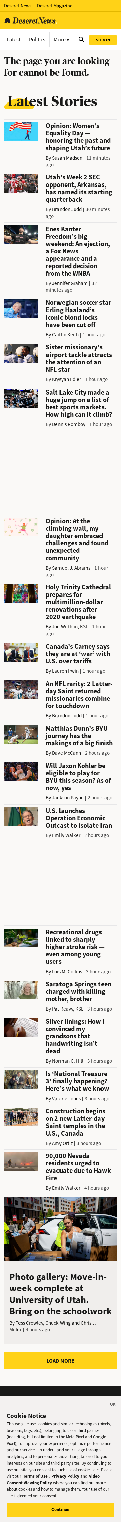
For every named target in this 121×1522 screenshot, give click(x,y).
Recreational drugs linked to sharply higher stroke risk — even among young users (75, 947)
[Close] (113, 1405)
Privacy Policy (65, 1476)
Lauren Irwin (65, 671)
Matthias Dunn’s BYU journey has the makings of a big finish (79, 736)
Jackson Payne (68, 797)
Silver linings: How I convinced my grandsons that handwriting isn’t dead (75, 1036)
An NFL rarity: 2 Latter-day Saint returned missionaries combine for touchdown (79, 694)
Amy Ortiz (62, 1143)
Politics (37, 39)
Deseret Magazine (54, 6)
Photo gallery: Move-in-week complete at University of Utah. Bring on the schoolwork (60, 1294)
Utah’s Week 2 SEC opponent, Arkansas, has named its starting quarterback (79, 188)
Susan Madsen (67, 158)
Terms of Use (35, 1476)
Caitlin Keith (65, 334)
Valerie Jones (66, 1098)
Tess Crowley (29, 1323)
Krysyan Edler (66, 379)
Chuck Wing (58, 1323)
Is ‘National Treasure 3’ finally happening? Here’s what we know (77, 1081)
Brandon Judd (67, 209)
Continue (60, 1509)
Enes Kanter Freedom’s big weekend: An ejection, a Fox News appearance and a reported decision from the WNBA (78, 251)
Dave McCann (66, 753)
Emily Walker (66, 835)
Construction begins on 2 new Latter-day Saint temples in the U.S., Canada (75, 1122)
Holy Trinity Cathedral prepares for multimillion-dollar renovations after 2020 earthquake (78, 602)
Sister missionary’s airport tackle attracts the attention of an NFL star (79, 358)
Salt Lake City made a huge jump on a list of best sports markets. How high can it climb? (79, 403)
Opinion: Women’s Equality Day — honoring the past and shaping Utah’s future (78, 137)
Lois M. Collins (67, 971)
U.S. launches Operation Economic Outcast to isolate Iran (79, 818)
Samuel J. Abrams (71, 568)
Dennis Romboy (68, 424)
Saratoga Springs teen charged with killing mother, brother (78, 991)
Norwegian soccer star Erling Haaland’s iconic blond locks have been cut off (78, 313)
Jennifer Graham (70, 283)
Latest (14, 39)
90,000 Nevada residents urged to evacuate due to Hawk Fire (78, 1167)
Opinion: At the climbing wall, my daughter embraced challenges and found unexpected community (77, 540)
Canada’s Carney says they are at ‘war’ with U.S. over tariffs (78, 654)
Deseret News (17, 6)
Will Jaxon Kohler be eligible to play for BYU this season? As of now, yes (78, 776)
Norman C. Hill (67, 1061)
